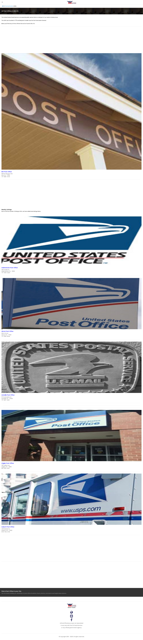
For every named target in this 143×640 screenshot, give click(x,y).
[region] (71, 41)
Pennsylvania (9, 6)
